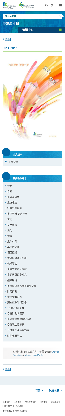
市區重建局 (13, 196)
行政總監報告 (14, 208)
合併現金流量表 (15, 324)
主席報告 (12, 202)
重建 (9, 219)
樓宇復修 (12, 224)
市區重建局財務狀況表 (19, 319)
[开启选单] (60, 6)
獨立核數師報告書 (17, 302)
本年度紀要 (13, 246)
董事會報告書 (14, 296)
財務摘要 (12, 291)
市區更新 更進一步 (17, 213)
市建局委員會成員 (17, 274)
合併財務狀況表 (15, 313)
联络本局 (54, 390)
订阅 (38, 390)
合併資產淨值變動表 (18, 330)
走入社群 (12, 241)
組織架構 (12, 280)
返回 (8, 39)
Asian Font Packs (34, 355)
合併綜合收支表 (15, 307)
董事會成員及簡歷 (17, 269)
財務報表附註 (14, 335)
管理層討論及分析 (17, 258)
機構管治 (12, 263)
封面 (9, 185)
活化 (9, 230)
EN (46, 5)
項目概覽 (12, 252)
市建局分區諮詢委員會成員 (21, 285)
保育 (9, 235)
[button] (41, 30)
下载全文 (13, 161)
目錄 (9, 191)
